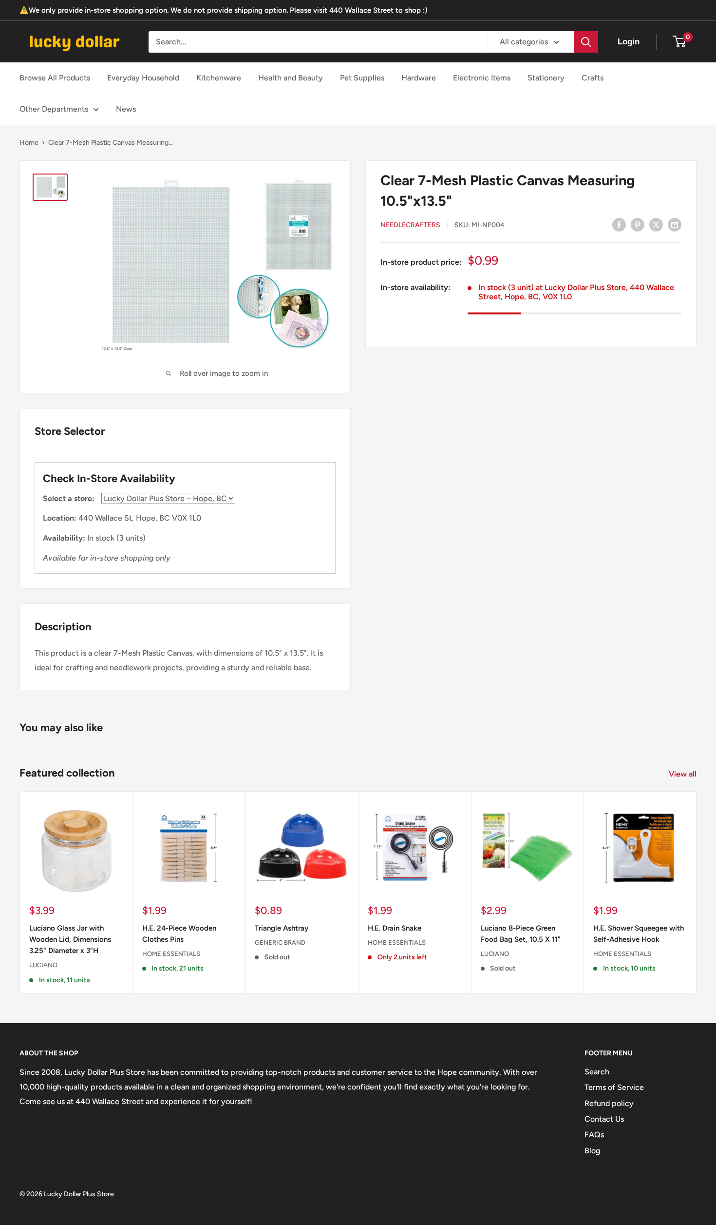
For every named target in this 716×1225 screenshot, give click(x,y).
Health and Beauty (290, 77)
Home (28, 142)
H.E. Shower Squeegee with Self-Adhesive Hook (638, 934)
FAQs (594, 1134)
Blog (592, 1150)
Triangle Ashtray (281, 928)
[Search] (586, 42)
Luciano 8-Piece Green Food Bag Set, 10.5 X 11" (521, 934)
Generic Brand (280, 942)
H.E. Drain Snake (394, 928)
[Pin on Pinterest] (637, 224)
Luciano (43, 965)
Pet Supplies (362, 77)
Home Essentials (171, 953)
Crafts (592, 77)
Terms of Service (614, 1087)
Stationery (546, 77)
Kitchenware (218, 77)
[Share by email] (674, 224)
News (126, 109)
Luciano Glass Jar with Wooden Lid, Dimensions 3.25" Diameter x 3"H (70, 939)
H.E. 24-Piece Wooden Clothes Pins (179, 934)
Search (596, 1071)
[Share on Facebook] (619, 224)
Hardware (418, 77)
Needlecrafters (410, 225)
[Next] (696, 892)
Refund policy (609, 1103)
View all (683, 773)
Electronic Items (481, 77)
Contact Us (604, 1119)
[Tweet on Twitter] (656, 224)
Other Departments (53, 109)
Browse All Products (54, 77)
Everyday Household (143, 77)
